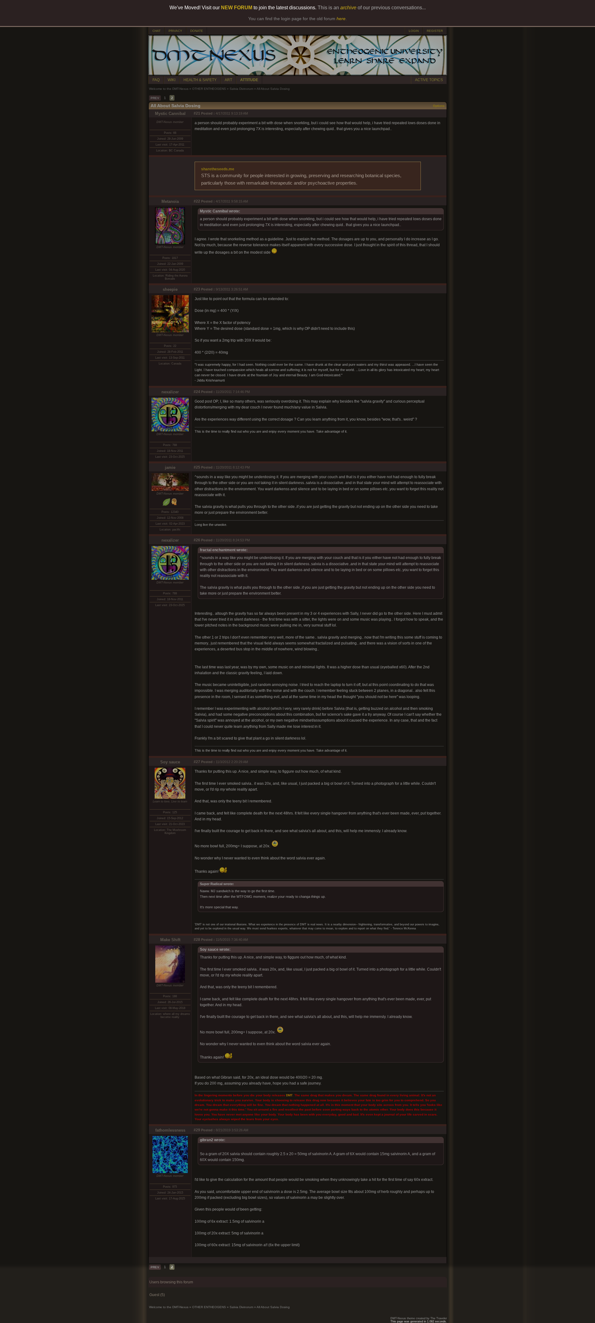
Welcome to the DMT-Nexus (168, 88)
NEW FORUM (236, 7)
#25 (197, 467)
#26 (197, 540)
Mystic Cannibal (170, 113)
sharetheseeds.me (217, 169)
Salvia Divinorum (241, 88)
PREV (155, 98)
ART (228, 80)
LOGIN (414, 31)
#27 (197, 762)
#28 (197, 939)
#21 (197, 113)
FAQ (156, 80)
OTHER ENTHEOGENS (209, 88)
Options (439, 105)
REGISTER (435, 31)
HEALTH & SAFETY (200, 80)
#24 (197, 392)
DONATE (196, 31)
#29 (197, 1130)
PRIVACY (175, 31)
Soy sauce (170, 762)
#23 (197, 289)
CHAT (156, 31)
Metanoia (170, 201)
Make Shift (170, 939)
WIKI (171, 80)
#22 (197, 201)
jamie (170, 467)
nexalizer (170, 392)
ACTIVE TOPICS (429, 80)
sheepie (170, 289)
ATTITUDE (249, 80)
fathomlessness (170, 1130)
